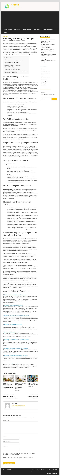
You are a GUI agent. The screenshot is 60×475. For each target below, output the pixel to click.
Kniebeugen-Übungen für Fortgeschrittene (13, 324)
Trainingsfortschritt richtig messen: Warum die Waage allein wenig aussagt (48, 51)
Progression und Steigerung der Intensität (12, 65)
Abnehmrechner (8, 29)
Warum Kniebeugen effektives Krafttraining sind (13, 60)
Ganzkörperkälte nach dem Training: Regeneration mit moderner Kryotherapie (48, 56)
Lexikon (42, 75)
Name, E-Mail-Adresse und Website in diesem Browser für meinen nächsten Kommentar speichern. (19, 454)
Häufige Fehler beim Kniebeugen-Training (12, 69)
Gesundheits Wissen (27, 29)
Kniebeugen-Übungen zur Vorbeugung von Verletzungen (16, 348)
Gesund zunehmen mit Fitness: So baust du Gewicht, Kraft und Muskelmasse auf (48, 41)
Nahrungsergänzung (45, 77)
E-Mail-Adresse (7, 441)
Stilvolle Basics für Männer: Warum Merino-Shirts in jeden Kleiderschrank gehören (48, 46)
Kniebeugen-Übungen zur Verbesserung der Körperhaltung (16, 315)
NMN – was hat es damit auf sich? (48, 94)
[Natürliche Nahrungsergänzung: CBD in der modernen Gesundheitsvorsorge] (8, 379)
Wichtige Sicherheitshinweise (10, 66)
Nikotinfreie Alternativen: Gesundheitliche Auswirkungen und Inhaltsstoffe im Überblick (20, 386)
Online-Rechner (44, 79)
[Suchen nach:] (48, 99)
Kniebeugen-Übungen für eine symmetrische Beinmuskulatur (17, 363)
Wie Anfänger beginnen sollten (10, 63)
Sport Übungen (44, 83)
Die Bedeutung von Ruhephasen (11, 68)
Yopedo (15, 4)
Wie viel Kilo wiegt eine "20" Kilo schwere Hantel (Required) (18, 457)
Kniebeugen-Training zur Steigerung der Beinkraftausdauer (16, 339)
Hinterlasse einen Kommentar (19, 40)
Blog (5, 32)
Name (4, 436)
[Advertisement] (30, 19)
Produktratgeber (44, 81)
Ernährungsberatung (48, 29)
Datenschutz (54, 473)
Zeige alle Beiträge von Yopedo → (19, 405)
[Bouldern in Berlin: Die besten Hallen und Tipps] (32, 379)
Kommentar (6, 420)
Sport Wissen (17, 29)
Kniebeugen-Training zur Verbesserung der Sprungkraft (15, 355)
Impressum (49, 473)
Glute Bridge (43, 92)
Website (5, 446)
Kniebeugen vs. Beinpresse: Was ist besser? (13, 305)
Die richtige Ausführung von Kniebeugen (12, 62)
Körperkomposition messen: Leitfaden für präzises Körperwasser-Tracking (48, 60)
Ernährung (37, 29)
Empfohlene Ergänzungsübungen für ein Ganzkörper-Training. (16, 70)
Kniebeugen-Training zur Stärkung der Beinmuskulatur (15, 294)
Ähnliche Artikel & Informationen (11, 72)
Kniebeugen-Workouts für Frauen (11, 331)
